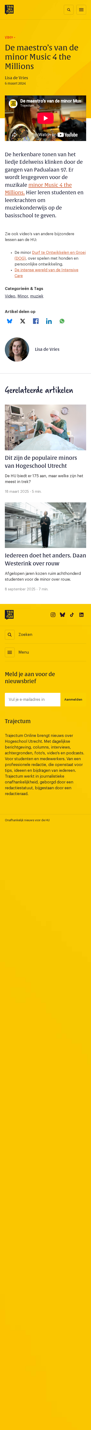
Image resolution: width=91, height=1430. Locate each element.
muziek (36, 296)
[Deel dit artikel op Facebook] (36, 321)
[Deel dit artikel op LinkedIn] (49, 321)
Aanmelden (73, 699)
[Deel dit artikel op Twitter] (22, 321)
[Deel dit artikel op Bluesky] (9, 321)
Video (10, 296)
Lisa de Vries (47, 349)
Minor (22, 296)
